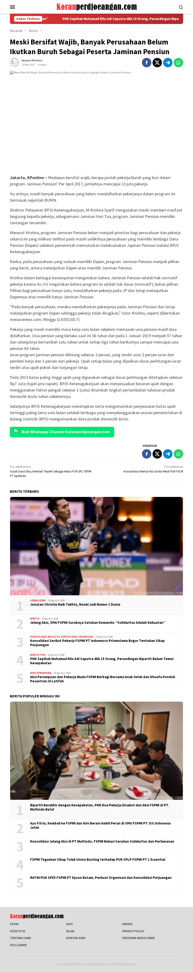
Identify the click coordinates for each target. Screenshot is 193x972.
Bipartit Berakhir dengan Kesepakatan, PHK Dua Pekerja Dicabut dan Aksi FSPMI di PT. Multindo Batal (99, 807)
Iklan (70, 931)
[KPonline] (96, 6)
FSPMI (14, 924)
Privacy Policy (133, 931)
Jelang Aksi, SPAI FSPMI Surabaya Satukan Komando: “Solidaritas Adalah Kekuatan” (97, 622)
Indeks (127, 924)
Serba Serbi (38, 600)
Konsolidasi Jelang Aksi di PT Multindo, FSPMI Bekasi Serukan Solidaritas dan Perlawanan (102, 841)
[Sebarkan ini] (146, 62)
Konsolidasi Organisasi (77, 636)
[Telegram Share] (168, 62)
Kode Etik (17, 931)
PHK (42, 654)
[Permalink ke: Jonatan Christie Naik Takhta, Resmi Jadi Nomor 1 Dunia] (96, 546)
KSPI (69, 924)
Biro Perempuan (41, 673)
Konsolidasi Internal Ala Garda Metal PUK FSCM (153, 469)
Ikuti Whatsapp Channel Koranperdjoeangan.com (66, 432)
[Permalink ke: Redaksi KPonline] (14, 62)
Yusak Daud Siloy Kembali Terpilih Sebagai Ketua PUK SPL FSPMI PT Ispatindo (50, 471)
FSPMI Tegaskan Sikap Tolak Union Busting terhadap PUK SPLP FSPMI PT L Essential (97, 859)
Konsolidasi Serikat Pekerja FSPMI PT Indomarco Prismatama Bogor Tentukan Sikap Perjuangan (97, 643)
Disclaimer (18, 945)
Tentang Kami (20, 938)
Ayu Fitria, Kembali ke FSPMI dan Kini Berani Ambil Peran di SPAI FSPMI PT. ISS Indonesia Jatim (100, 825)
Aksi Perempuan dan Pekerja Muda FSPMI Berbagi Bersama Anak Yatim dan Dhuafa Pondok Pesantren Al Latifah (102, 679)
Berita (34, 618)
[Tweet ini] (157, 62)
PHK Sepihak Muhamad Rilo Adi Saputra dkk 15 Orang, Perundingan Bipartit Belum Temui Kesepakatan (101, 661)
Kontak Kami (75, 938)
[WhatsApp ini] (178, 62)
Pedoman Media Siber (138, 938)
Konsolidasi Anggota (45, 636)
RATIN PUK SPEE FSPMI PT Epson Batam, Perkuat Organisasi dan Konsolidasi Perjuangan (101, 878)
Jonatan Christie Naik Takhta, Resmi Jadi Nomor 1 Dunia (75, 604)
